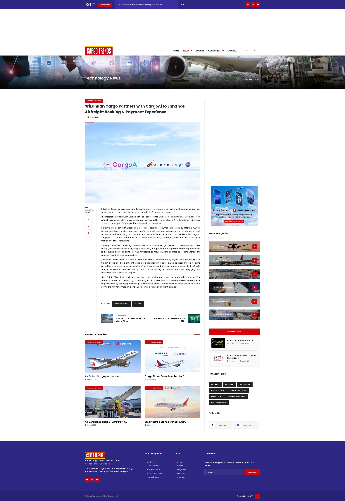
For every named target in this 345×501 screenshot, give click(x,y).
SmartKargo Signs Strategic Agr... (165, 422)
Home (176, 50)
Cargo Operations (238, 390)
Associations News (155, 473)
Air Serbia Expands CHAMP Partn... (106, 422)
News (186, 50)
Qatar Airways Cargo (236, 396)
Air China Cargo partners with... (104, 376)
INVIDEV (250, 496)
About (180, 462)
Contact (233, 50)
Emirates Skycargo (219, 403)
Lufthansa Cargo (218, 390)
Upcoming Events (234, 332)
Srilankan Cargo (122, 304)
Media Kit (181, 473)
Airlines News (153, 466)
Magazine (181, 469)
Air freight (229, 384)
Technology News (94, 101)
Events (200, 50)
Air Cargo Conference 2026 (240, 340)
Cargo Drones (153, 477)
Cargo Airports (153, 469)
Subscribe (214, 50)
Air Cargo (215, 384)
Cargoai (138, 304)
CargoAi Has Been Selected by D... (165, 376)
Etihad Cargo (216, 396)
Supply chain (245, 384)
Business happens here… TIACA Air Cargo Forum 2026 (140, 5)
